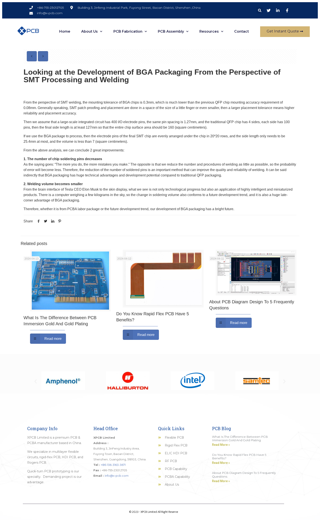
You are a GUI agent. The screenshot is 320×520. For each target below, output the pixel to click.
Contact (241, 31)
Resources (209, 31)
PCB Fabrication (127, 31)
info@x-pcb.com (116, 475)
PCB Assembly (171, 31)
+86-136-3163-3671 (113, 464)
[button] (259, 10)
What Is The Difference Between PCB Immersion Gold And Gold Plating (240, 438)
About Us (89, 31)
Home (64, 31)
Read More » (221, 444)
